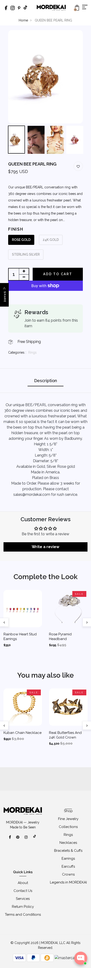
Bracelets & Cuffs (68, 850)
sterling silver (26, 254)
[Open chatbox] (80, 958)
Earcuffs (68, 866)
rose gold (21, 240)
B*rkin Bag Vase (61, 937)
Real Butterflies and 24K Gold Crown (65, 735)
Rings (32, 352)
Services (23, 899)
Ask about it (72, 952)
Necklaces (68, 843)
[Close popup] (84, 924)
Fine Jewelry (68, 819)
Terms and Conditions (23, 914)
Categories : (17, 352)
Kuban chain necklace (23, 733)
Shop (68, 811)
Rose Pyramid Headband (60, 636)
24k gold (51, 240)
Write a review (45, 547)
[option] (45, 76)
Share (4, 297)
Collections (68, 827)
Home (23, 20)
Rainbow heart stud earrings (20, 636)
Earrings (68, 858)
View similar (46, 952)
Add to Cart (57, 274)
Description (45, 380)
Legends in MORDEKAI (68, 882)
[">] (35, 839)
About (23, 883)
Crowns (68, 874)
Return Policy (23, 907)
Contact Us (23, 891)
